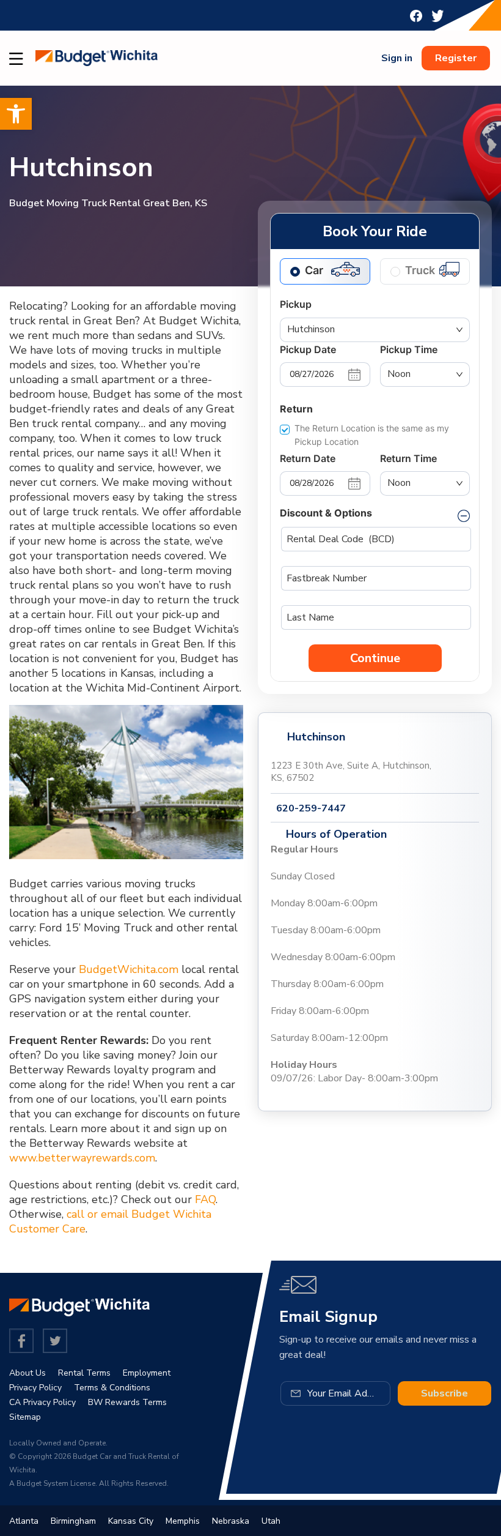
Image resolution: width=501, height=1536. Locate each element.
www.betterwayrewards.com (82, 1157)
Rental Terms (84, 1373)
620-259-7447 (311, 808)
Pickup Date (308, 349)
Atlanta (23, 1521)
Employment (146, 1373)
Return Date (307, 458)
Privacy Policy (35, 1387)
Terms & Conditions (112, 1387)
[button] (16, 114)
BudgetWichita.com (128, 969)
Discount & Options (326, 513)
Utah (270, 1521)
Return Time (408, 458)
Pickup (296, 304)
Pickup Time (408, 349)
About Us (27, 1373)
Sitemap (25, 1417)
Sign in (396, 58)
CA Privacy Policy (42, 1402)
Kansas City (130, 1521)
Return (296, 409)
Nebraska (230, 1521)
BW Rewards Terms (127, 1402)
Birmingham (73, 1521)
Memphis (183, 1521)
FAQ (205, 1199)
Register (456, 58)
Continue (375, 658)
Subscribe (444, 1393)
